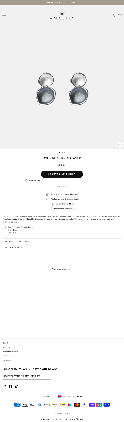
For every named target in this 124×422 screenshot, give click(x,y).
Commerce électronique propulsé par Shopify (62, 419)
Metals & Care (8, 356)
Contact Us (7, 360)
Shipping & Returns (17, 241)
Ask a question (14, 248)
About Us (6, 347)
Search (5, 343)
